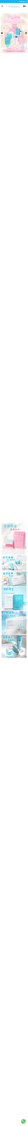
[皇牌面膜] (14, 578)
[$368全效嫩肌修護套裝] (14, 562)
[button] (2, 33)
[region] (14, 33)
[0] (25, 6)
